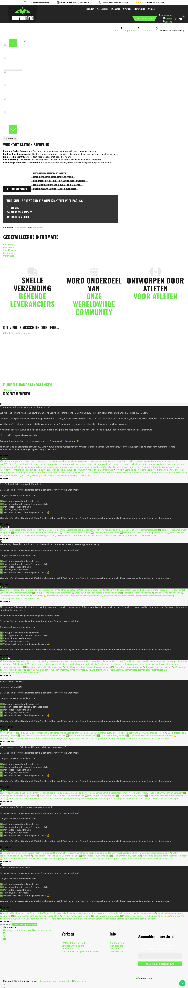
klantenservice (61, 200)
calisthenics (37, 227)
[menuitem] (165, 15)
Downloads (8, 247)
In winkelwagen (13, 390)
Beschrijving (9, 244)
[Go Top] (183, 974)
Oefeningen (8, 256)
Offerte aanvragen (145, 18)
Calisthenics (20, 227)
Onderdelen (9, 253)
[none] (165, 18)
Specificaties (9, 250)
